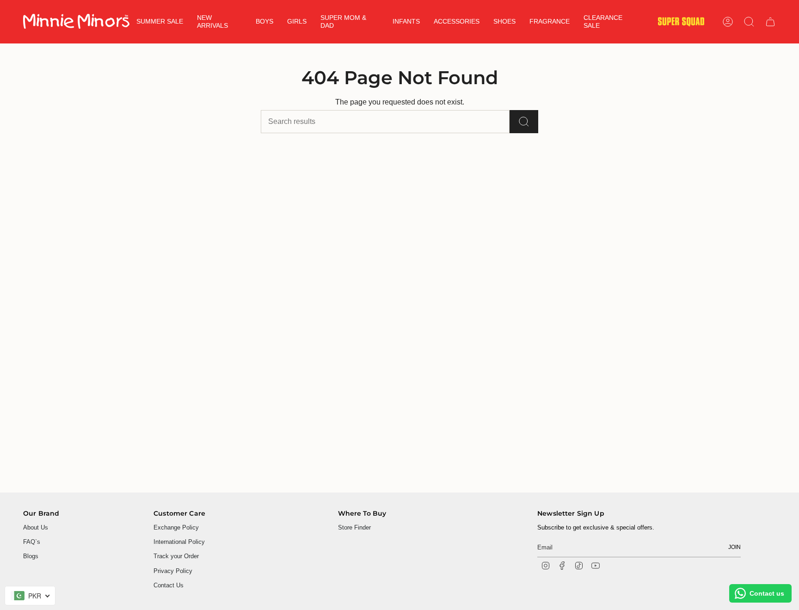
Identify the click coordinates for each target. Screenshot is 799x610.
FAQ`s (31, 541)
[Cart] (770, 22)
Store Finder (354, 527)
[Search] (524, 121)
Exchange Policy (176, 527)
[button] (219, 22)
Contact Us (169, 585)
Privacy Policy (173, 570)
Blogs (30, 556)
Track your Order (176, 556)
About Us (35, 527)
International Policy (179, 541)
